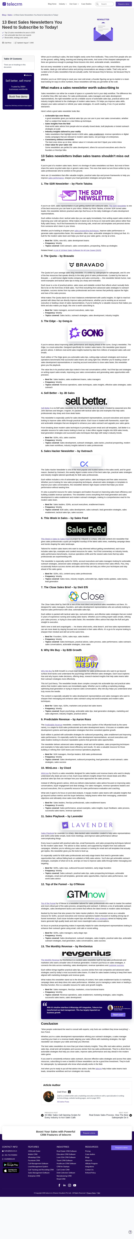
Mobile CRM (32, 1154)
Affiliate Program (91, 1163)
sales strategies (101, 918)
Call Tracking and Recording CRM (41, 1170)
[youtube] (75, 1185)
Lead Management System (38, 1166)
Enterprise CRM (34, 1176)
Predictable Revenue (53, 725)
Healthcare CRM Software (66, 1163)
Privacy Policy (91, 1193)
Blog (4, 15)
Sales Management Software (39, 1173)
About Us (88, 1160)
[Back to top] (130, 1232)
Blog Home (52, 4)
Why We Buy (46, 671)
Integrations (89, 1166)
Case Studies (86, 4)
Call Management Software (38, 1163)
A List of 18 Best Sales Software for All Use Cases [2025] (77, 250)
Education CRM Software (66, 1154)
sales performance (56, 178)
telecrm (99, 1069)
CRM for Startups (63, 1166)
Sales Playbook (47, 833)
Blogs (87, 1157)
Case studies (90, 1154)
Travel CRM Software (65, 1160)
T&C (98, 1193)
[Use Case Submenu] (79, 4)
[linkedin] (64, 1185)
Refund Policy (90, 1173)
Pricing (87, 1151)
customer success (116, 965)
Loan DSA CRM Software (66, 1157)
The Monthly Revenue (50, 960)
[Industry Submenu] (67, 4)
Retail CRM (61, 1179)
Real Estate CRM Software (67, 1151)
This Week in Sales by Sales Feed (55, 539)
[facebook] (59, 1185)
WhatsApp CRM (34, 1157)
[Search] (97, 4)
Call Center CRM (63, 1170)
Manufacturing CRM (64, 1176)
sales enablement (96, 134)
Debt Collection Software (66, 1173)
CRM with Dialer (34, 1151)
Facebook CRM (34, 1160)
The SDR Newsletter (117, 206)
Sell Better (45, 408)
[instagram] (70, 1185)
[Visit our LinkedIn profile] (69, 1092)
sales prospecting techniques (86, 231)
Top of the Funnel (48, 903)
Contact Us (89, 1170)
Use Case (73, 4)
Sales (10, 15)
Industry (62, 4)
